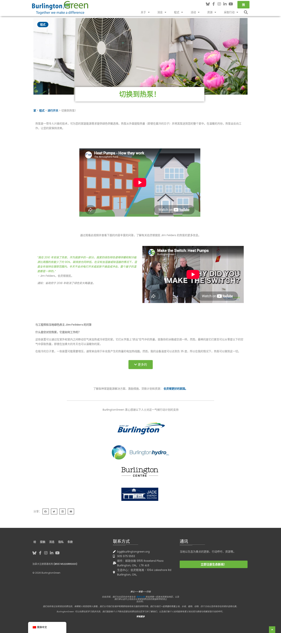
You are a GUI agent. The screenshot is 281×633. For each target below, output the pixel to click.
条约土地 (140, 596)
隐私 (61, 542)
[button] (246, 12)
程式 (176, 12)
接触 (42, 542)
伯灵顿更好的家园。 (176, 389)
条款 (70, 542)
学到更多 (140, 616)
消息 (160, 12)
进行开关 (53, 110)
